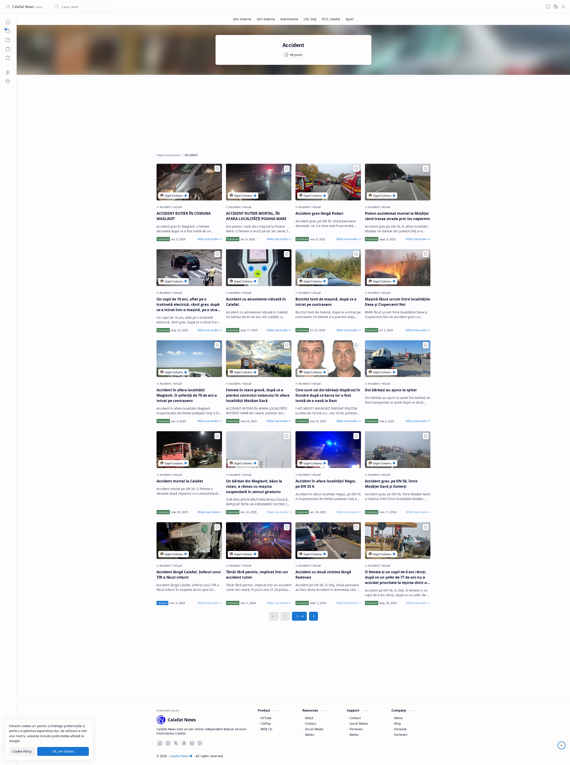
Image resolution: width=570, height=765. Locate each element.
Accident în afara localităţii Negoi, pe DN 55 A (325, 484)
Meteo (309, 734)
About (309, 718)
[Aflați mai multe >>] (209, 239)
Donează (400, 729)
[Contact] (7, 81)
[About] (7, 72)
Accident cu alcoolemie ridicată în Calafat (256, 302)
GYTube (266, 718)
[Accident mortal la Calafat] (189, 449)
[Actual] (177, 207)
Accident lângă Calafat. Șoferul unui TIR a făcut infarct (189, 574)
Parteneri (356, 729)
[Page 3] (313, 616)
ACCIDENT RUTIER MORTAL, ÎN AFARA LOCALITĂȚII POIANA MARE (256, 216)
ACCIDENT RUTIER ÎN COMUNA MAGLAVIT (184, 216)
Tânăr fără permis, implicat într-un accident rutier (257, 574)
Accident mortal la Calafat (180, 481)
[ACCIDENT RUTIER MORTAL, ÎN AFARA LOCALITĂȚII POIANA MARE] (258, 182)
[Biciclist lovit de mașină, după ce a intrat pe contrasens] (328, 267)
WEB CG (266, 729)
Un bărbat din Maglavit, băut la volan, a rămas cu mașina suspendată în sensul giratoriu (254, 486)
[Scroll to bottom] (562, 745)
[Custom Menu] (7, 49)
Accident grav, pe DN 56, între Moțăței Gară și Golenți (391, 484)
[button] (7, 6)
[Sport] (349, 19)
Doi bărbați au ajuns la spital (391, 390)
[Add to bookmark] (217, 168)
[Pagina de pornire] (7, 22)
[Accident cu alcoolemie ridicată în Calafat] (258, 267)
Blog (397, 723)
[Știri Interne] (242, 19)
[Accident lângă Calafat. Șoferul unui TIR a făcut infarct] (189, 540)
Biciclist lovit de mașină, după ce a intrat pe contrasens (325, 302)
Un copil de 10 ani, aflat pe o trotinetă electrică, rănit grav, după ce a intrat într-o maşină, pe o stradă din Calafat (189, 304)
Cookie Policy (22, 751)
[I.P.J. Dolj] (310, 19)
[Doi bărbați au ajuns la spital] (397, 358)
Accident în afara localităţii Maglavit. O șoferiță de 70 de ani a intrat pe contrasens (187, 395)
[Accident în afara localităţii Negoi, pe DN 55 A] (328, 449)
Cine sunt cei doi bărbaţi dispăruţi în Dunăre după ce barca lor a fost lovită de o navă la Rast (327, 395)
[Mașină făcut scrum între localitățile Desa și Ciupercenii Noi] (397, 267)
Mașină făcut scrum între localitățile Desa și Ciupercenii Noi (397, 302)
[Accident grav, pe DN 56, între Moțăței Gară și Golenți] (397, 449)
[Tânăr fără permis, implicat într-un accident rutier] (258, 540)
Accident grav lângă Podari (319, 213)
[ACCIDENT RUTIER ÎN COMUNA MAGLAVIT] (189, 182)
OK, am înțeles (63, 751)
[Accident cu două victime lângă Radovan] (328, 540)
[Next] (299, 616)
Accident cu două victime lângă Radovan (323, 574)
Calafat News (23, 6)
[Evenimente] (289, 19)
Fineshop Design (418, 756)
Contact (310, 723)
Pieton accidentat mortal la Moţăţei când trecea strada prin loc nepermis (397, 216)
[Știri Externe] (266, 19)
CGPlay (266, 723)
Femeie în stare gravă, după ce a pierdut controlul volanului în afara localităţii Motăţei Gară (257, 395)
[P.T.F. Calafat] (331, 19)
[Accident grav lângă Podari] (328, 182)
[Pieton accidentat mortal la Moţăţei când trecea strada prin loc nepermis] (397, 182)
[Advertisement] (290, 113)
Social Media (314, 729)
